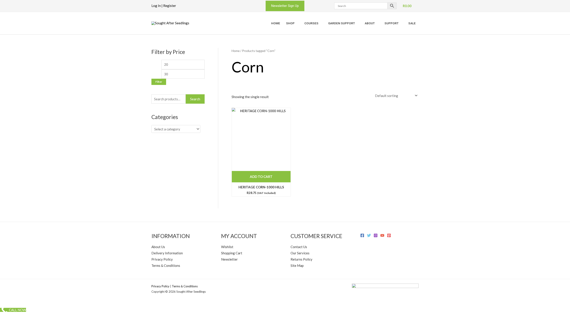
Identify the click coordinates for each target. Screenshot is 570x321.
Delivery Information (167, 253)
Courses (311, 23)
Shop (290, 23)
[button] (285, 6)
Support (392, 23)
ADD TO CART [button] (261, 177)
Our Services (300, 253)
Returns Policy (301, 259)
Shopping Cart (231, 253)
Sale (412, 23)
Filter (158, 81)
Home (275, 23)
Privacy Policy (162, 259)
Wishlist (227, 247)
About (370, 23)
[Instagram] (376, 235)
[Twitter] (369, 235)
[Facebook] (362, 235)
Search (195, 99)
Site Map (297, 265)
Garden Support (341, 23)
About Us (158, 247)
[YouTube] (382, 235)
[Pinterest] (389, 235)
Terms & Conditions (165, 265)
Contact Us (299, 247)
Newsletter (229, 259)
